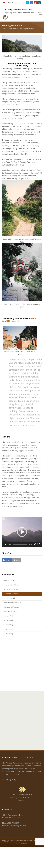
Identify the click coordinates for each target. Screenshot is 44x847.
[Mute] (34, 544)
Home (4, 29)
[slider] (20, 544)
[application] (22, 532)
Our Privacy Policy (9, 779)
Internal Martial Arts (11, 585)
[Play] (5, 544)
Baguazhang (8, 633)
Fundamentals (13, 29)
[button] (40, 13)
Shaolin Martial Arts (11, 598)
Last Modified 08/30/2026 (22, 795)
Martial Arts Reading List (12, 603)
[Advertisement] (22, 663)
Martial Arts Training (11, 611)
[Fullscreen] (38, 544)
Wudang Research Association (28, 840)
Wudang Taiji (8, 620)
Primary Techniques (11, 616)
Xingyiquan (8, 629)
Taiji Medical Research (12, 607)
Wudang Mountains (11, 594)
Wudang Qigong (9, 625)
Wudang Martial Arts (11, 589)
